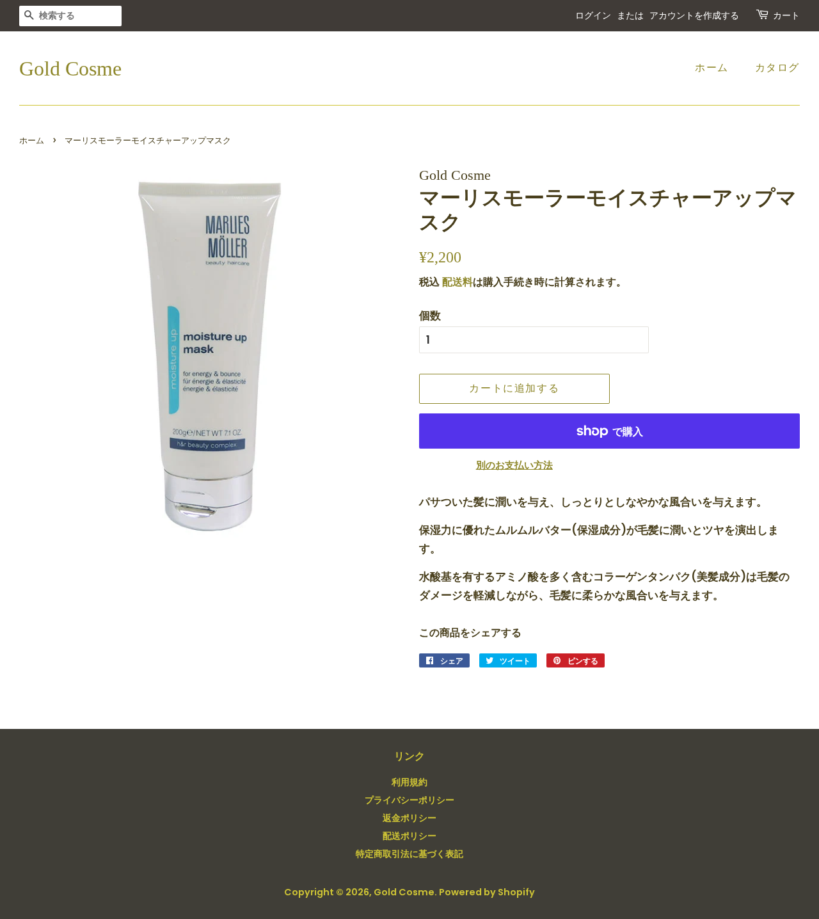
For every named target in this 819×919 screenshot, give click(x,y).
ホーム (712, 68)
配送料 (457, 282)
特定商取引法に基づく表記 (409, 853)
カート (786, 16)
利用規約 (409, 782)
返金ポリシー (409, 817)
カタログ (777, 68)
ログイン (593, 16)
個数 (430, 315)
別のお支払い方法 (514, 465)
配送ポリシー (409, 835)
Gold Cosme (70, 68)
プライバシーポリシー (409, 800)
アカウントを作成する (694, 16)
